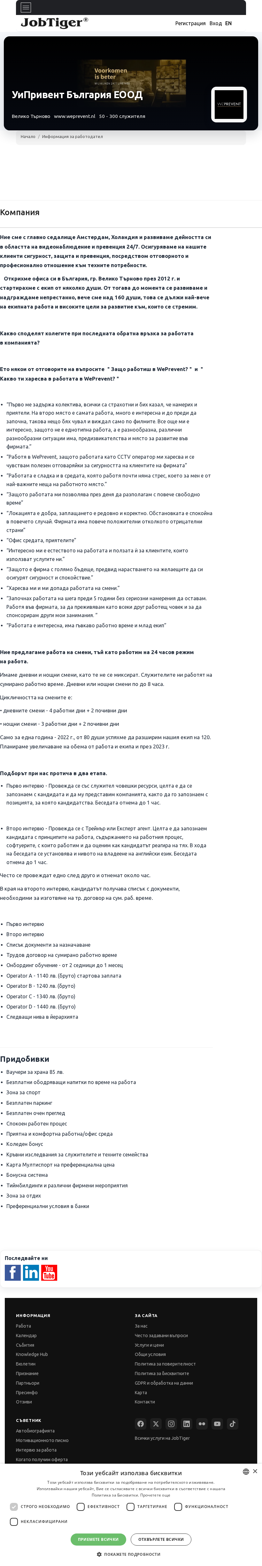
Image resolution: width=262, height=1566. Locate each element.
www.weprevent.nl (74, 116)
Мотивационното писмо (42, 1440)
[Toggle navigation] (26, 7)
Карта (141, 1392)
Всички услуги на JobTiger (162, 1438)
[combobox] (246, 1471)
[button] (131, 1554)
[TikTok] (232, 1424)
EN (228, 23)
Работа (23, 1326)
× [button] (254, 1471)
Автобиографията (35, 1430)
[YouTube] (217, 1424)
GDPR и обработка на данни (164, 1383)
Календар (26, 1335)
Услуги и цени (149, 1345)
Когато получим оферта (42, 1459)
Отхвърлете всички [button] (161, 1539)
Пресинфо (27, 1392)
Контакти (145, 1401)
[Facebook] (140, 1424)
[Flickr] (202, 1424)
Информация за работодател (72, 136)
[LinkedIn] (186, 1424)
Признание (27, 1373)
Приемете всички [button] (98, 1539)
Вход (216, 23)
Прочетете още (155, 1495)
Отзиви (24, 1401)
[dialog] (131, 1515)
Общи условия (150, 1354)
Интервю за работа (36, 1450)
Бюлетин (25, 1363)
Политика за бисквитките (162, 1373)
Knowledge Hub (32, 1354)
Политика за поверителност (165, 1363)
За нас (141, 1326)
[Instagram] (171, 1424)
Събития (25, 1345)
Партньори (27, 1383)
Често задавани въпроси (161, 1335)
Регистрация (190, 23)
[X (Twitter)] (156, 1424)
